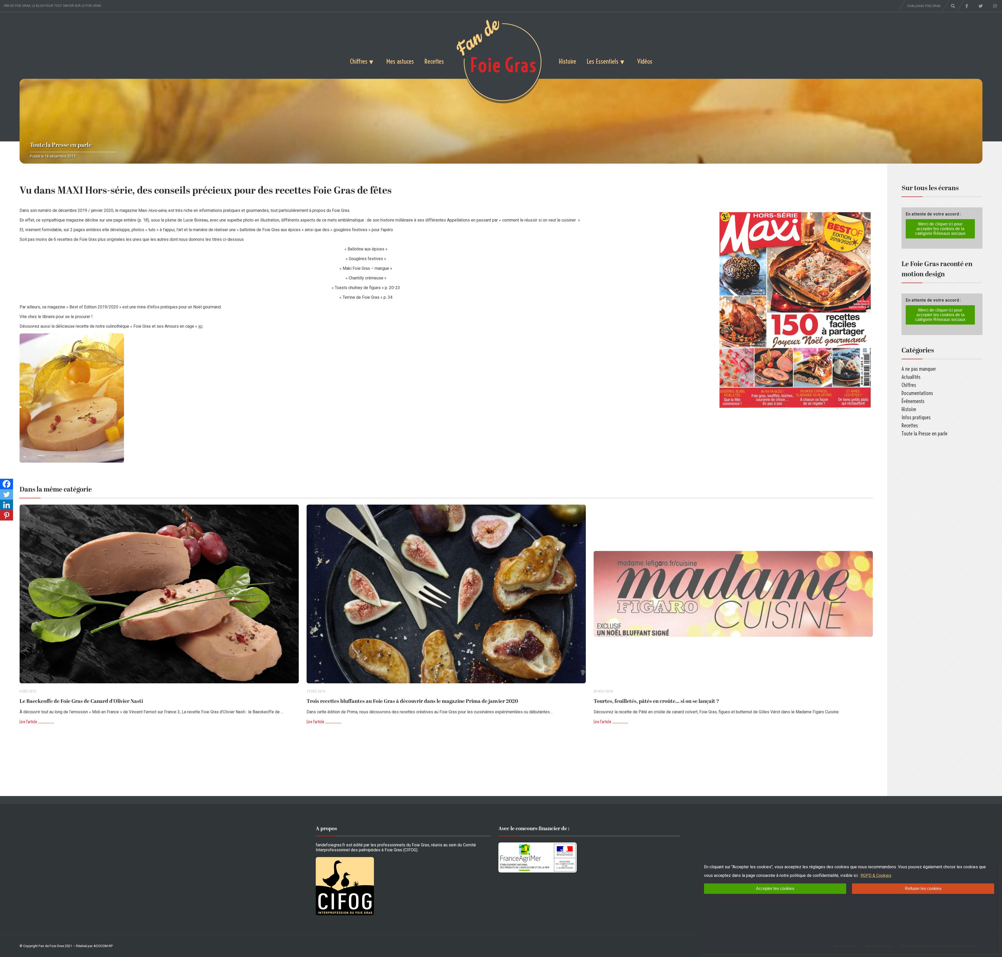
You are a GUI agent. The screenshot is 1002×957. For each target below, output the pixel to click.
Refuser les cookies (923, 888)
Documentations (917, 393)
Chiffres (358, 61)
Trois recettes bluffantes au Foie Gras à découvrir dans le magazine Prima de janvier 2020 (412, 701)
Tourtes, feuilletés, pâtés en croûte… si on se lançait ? (656, 701)
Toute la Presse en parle (61, 145)
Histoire (567, 61)
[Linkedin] (6, 505)
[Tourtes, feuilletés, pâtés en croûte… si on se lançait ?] (733, 594)
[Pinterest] (6, 515)
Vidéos (644, 61)
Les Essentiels (602, 61)
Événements (913, 401)
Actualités (911, 377)
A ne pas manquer (919, 369)
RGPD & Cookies (876, 875)
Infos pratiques (916, 417)
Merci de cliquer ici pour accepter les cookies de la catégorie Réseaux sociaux (940, 229)
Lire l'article (28, 721)
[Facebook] (6, 484)
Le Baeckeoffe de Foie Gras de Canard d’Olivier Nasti (81, 701)
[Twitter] (6, 494)
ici (200, 326)
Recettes (434, 61)
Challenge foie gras (923, 6)
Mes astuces (400, 61)
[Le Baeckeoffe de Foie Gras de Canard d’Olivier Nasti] (159, 594)
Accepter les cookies (775, 888)
